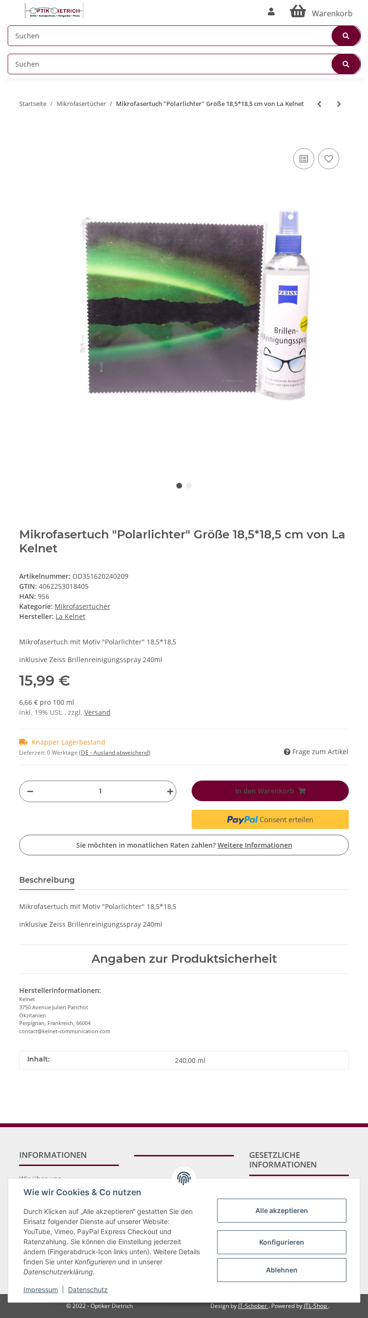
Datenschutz (88, 1289)
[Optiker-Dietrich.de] (54, 11)
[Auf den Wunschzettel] (328, 158)
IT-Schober (253, 1306)
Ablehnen (282, 1270)
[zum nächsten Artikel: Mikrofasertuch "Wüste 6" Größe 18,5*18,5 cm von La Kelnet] (339, 103)
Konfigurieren (281, 1242)
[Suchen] (346, 35)
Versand (97, 712)
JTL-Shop (316, 1306)
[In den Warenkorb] (26, 131)
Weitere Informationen (255, 845)
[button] (271, 11)
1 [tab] (179, 486)
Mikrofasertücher (82, 606)
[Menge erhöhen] (168, 791)
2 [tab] (189, 486)
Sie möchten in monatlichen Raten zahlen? (184, 845)
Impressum (40, 1289)
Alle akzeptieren (281, 1210)
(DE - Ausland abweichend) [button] (114, 752)
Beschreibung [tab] (47, 880)
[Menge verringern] (30, 791)
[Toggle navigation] (12, 6)
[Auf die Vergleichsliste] (303, 158)
